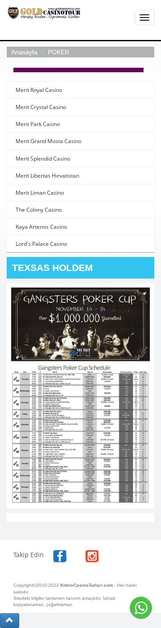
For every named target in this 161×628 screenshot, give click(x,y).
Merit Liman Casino (40, 192)
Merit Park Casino (38, 124)
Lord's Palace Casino (41, 244)
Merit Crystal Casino (41, 107)
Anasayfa (24, 52)
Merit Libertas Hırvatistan (47, 175)
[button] (9, 620)
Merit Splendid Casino (43, 158)
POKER (58, 52)
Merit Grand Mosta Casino (48, 141)
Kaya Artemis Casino (41, 227)
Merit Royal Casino (39, 90)
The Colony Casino (39, 210)
